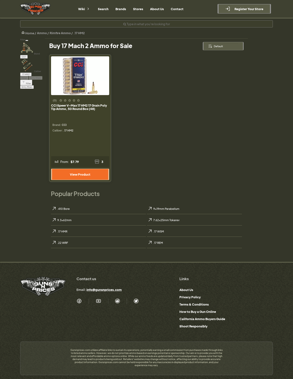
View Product (80, 174)
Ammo (42, 33)
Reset (24, 78)
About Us (186, 290)
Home (29, 33)
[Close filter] (26, 40)
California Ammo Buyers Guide (202, 319)
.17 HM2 (79, 33)
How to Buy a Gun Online (197, 312)
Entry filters (35, 78)
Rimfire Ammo (60, 33)
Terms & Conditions (194, 304)
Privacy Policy (190, 297)
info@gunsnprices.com (104, 290)
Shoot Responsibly (193, 326)
